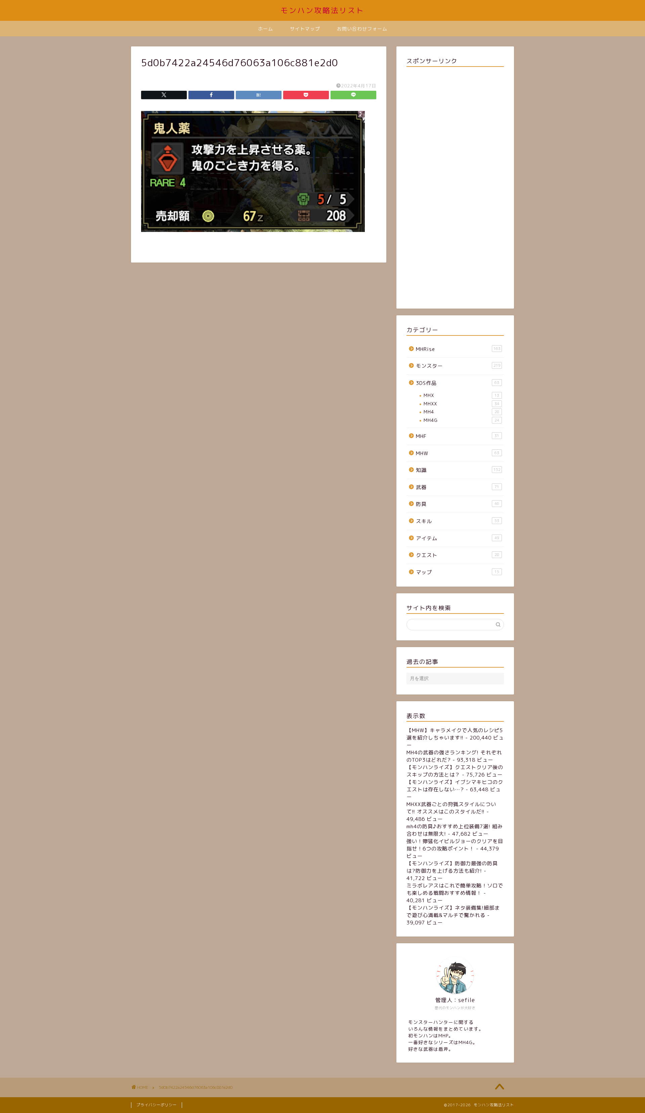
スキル (457, 521)
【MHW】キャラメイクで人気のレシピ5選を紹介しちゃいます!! (454, 734)
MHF (457, 436)
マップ (457, 572)
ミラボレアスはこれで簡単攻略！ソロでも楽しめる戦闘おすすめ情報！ (454, 889)
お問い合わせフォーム (362, 29)
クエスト (457, 555)
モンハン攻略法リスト (322, 10)
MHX (461, 395)
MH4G (461, 420)
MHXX (461, 403)
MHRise (458, 349)
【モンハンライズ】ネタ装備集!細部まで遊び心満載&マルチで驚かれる (453, 911)
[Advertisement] (455, 186)
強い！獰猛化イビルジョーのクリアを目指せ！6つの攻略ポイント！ (454, 845)
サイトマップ (305, 29)
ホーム (265, 29)
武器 (457, 487)
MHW (457, 453)
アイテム (457, 538)
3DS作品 (457, 383)
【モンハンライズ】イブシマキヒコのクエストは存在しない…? (454, 786)
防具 (457, 504)
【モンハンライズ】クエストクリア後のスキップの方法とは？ (454, 771)
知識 (458, 470)
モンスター (458, 365)
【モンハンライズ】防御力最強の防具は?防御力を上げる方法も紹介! (452, 867)
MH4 (461, 411)
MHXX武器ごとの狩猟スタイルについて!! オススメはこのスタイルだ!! (451, 808)
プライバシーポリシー (156, 1105)
